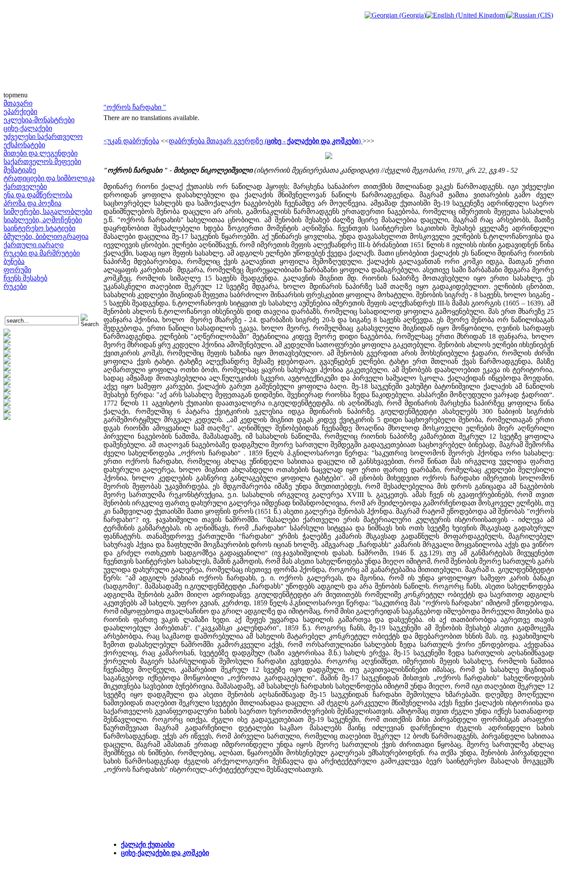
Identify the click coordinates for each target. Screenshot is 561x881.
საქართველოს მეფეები (42, 161)
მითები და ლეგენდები (41, 153)
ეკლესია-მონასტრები (39, 120)
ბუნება (14, 261)
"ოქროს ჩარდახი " (134, 107)
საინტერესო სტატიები (39, 228)
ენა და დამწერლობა (38, 195)
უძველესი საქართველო (43, 136)
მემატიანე (20, 170)
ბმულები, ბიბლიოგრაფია (46, 236)
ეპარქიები (20, 111)
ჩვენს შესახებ (25, 278)
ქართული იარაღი (34, 245)
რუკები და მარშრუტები (42, 253)
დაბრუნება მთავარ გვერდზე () (265, 141)
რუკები (15, 286)
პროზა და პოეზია (32, 203)
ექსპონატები (24, 145)
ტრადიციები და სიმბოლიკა (49, 178)
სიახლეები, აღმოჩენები (43, 220)
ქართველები (25, 186)
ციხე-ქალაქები (28, 128)
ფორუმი (17, 270)
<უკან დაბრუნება (131, 141)
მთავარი (18, 103)
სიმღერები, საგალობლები (48, 211)
